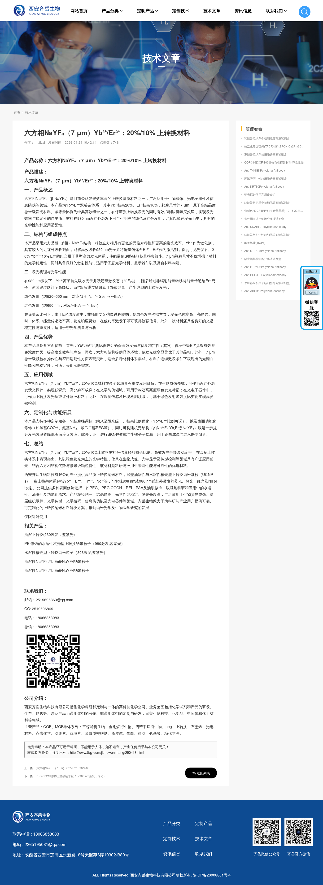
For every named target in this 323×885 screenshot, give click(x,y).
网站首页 (78, 11)
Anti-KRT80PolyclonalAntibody (264, 186)
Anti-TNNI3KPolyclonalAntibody (264, 170)
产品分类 (110, 11)
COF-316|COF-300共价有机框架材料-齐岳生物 (274, 162)
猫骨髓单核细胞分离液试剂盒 (262, 259)
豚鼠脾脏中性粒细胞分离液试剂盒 (265, 178)
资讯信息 (243, 11)
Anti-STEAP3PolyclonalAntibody (265, 251)
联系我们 (274, 11)
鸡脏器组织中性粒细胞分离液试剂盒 (267, 235)
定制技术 (180, 11)
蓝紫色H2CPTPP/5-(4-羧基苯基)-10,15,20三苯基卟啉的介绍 (275, 210)
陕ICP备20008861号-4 (212, 875)
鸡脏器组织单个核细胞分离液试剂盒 (267, 202)
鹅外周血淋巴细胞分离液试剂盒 (264, 218)
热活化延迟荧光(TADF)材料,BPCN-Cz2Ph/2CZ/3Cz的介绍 (275, 146)
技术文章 (211, 11)
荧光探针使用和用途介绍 (259, 194)
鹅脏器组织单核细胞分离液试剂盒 (265, 154)
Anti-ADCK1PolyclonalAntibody (264, 291)
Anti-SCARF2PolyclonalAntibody (265, 226)
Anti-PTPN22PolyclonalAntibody (265, 267)
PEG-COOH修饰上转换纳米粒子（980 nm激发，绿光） (71, 776)
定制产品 (145, 11)
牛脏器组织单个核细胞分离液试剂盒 (267, 283)
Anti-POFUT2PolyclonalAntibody (265, 275)
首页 (17, 112)
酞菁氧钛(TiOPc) (254, 243)
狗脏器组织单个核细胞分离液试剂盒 (267, 138)
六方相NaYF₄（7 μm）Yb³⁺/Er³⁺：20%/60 (62, 768)
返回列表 (203, 773)
